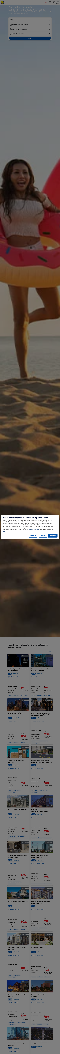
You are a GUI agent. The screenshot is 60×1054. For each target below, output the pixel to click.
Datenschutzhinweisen (33, 529)
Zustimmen (53, 535)
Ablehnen (33, 535)
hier (4, 531)
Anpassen (43, 535)
